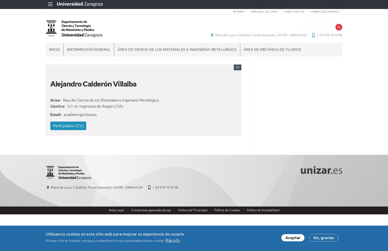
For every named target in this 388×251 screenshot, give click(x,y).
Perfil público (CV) (68, 125)
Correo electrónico (324, 11)
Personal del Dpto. (265, 11)
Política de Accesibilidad (263, 210)
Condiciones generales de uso (151, 210)
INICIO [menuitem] (54, 49)
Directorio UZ (294, 11)
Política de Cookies (227, 210)
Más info (172, 240)
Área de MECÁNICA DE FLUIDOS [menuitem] (272, 49)
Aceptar (292, 237)
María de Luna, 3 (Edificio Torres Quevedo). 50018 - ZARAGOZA (261, 35)
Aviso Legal (116, 210)
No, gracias (323, 237)
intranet (239, 11)
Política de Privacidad (192, 210)
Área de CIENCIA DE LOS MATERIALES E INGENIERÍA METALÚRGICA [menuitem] (177, 49)
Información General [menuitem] (89, 49)
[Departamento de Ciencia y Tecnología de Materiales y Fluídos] (74, 28)
